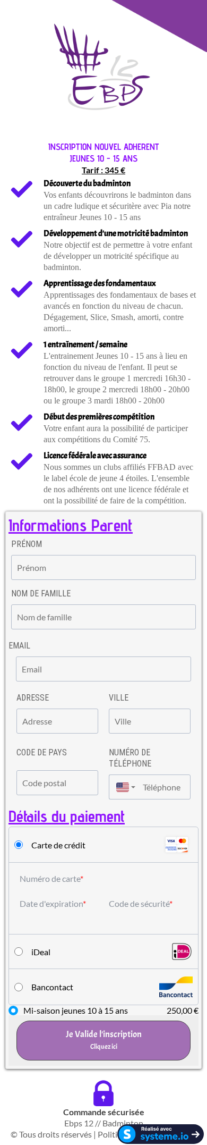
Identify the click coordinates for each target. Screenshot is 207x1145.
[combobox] (123, 786)
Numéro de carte (50, 878)
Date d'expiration (51, 903)
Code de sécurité (139, 903)
